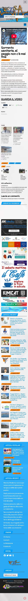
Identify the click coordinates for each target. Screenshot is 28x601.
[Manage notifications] (25, 598)
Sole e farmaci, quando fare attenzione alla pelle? (18, 369)
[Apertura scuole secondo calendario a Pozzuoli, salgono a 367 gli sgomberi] (5, 425)
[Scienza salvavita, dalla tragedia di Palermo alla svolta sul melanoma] (5, 342)
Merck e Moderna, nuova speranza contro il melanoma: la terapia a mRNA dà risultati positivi (18, 321)
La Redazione (14, 60)
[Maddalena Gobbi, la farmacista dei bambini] (5, 388)
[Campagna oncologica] (7, 462)
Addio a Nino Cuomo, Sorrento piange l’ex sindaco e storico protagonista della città (17, 435)
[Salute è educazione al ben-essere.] (7, 470)
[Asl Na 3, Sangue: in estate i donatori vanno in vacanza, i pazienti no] (5, 407)
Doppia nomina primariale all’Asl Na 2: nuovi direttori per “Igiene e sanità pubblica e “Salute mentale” (17, 379)
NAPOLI (11, 163)
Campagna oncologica (16, 461)
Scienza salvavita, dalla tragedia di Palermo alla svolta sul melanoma (18, 341)
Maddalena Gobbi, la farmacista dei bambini (17, 387)
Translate (19, 19)
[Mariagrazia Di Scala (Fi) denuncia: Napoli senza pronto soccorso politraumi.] (7, 451)
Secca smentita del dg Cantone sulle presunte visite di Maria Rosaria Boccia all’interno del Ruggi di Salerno (18, 351)
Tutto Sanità (10, 581)
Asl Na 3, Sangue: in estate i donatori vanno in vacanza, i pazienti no (18, 406)
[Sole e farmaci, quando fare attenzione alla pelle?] (5, 370)
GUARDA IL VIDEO (11, 99)
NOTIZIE (18, 163)
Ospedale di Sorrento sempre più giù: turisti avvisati (6, 154)
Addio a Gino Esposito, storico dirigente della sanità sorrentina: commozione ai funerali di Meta (6, 136)
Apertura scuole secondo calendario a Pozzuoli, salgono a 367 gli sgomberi (18, 425)
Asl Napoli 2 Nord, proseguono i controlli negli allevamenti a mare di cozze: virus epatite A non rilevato (18, 415)
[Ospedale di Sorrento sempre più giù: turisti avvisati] (6, 149)
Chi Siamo (7, 537)
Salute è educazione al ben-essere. (17, 469)
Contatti (6, 540)
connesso (9, 198)
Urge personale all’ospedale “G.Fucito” (23, 177)
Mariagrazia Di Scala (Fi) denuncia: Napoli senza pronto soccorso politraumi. (18, 452)
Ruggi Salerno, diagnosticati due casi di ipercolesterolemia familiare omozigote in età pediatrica (18, 397)
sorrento (8, 166)
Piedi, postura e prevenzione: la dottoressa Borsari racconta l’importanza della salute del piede (18, 332)
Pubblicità (7, 546)
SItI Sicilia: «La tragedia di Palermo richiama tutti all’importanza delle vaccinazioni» (18, 361)
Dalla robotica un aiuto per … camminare (4, 177)
